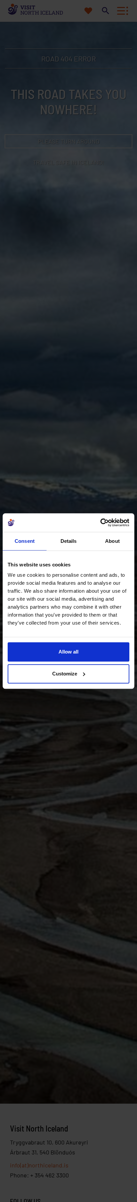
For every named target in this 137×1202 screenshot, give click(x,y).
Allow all (68, 652)
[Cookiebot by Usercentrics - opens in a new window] (100, 522)
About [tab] (112, 541)
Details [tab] (69, 541)
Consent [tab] (25, 541)
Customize (64, 673)
